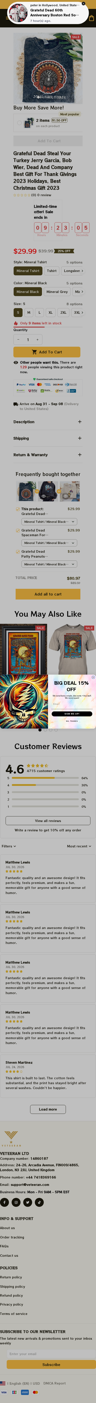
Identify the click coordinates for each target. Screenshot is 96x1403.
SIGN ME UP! (72, 714)
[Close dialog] (93, 677)
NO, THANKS (72, 721)
